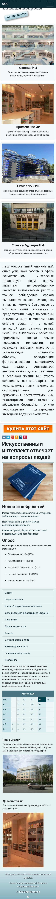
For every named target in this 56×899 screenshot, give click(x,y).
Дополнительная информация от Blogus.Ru (26, 613)
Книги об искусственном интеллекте (23, 606)
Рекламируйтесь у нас (16, 646)
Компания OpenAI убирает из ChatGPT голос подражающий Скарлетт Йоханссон (24, 532)
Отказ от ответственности (22, 883)
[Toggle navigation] (50, 4)
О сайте (9, 593)
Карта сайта (11, 660)
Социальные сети (14, 599)
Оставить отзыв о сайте (17, 640)
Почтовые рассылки (15, 626)
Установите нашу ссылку (17, 653)
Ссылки (9, 633)
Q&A (4, 3)
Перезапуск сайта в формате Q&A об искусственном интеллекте (20, 523)
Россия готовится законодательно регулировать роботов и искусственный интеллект (26, 515)
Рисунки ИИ (11, 619)
